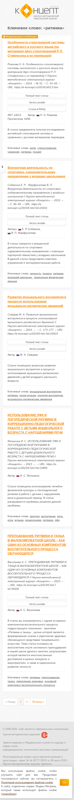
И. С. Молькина (29, 475)
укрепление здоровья (29, 681)
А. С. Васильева (29, 609)
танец (11, 681)
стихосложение (46, 147)
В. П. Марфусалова (23, 232)
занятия (35, 516)
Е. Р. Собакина (30, 229)
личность (35, 273)
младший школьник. (20, 277)
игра (10, 520)
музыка (19, 520)
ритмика (26, 151)
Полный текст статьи (37, 95)
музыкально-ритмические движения (30, 399)
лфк (57, 520)
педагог (47, 273)
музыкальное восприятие (45, 391)
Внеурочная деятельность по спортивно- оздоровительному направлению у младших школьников (36, 172)
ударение (14, 151)
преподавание (51, 677)
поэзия (37, 151)
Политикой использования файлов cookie (27, 782)
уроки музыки (27, 395)
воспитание (48, 516)
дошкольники (33, 520)
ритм (33, 147)
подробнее (9, 793)
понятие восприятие (50, 395)
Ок (64, 782)
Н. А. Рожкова (48, 115)
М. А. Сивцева (28, 354)
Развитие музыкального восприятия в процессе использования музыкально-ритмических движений (37, 301)
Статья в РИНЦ (37, 109)
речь (60, 516)
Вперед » (38, 701)
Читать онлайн (37, 102)
